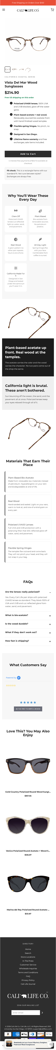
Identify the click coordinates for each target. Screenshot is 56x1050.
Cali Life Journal (28, 984)
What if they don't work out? (21, 632)
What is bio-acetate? (16, 615)
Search (28, 953)
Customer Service (28, 965)
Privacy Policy (28, 980)
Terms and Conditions (28, 972)
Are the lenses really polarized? (22, 592)
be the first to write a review (28, 709)
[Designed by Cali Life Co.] (28, 1037)
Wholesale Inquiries (28, 968)
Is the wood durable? (16, 624)
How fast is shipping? (17, 641)
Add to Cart (28, 154)
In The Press (28, 961)
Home (28, 949)
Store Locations (28, 957)
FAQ (28, 976)
